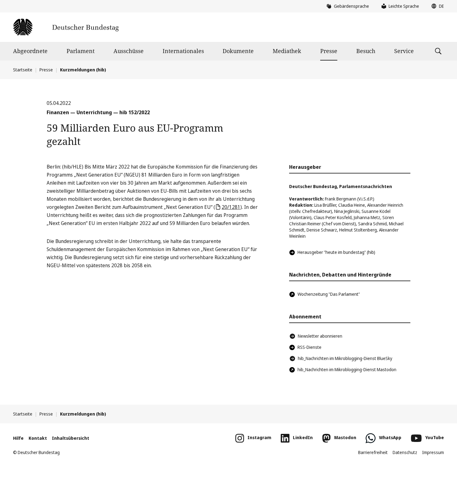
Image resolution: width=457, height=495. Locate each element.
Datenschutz (405, 452)
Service (404, 51)
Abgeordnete (30, 51)
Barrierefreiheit (373, 452)
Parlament (81, 51)
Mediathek (287, 51)
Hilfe (18, 438)
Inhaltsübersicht (70, 438)
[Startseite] (65, 27)
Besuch (365, 51)
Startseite (22, 70)
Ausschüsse (128, 51)
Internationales (183, 51)
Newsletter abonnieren (320, 336)
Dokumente (238, 51)
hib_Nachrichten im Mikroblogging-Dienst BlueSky (345, 358)
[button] (436, 6)
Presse (328, 51)
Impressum (433, 452)
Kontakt (38, 438)
